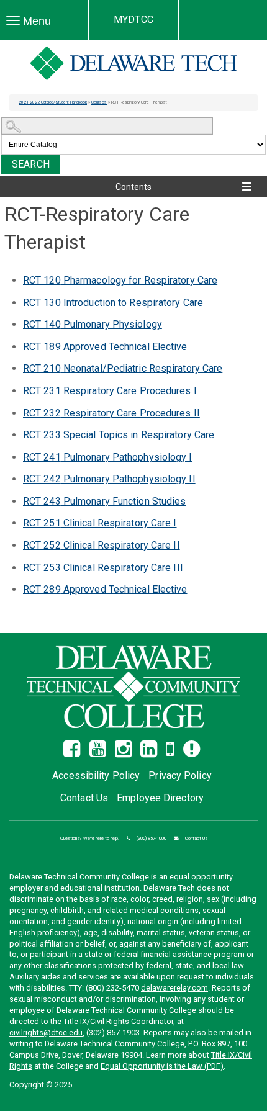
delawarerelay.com (174, 987)
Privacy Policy (179, 775)
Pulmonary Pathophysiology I (107, 457)
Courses (99, 102)
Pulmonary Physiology (92, 324)
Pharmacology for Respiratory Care (120, 280)
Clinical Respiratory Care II (101, 545)
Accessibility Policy (96, 775)
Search (31, 164)
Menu (35, 21)
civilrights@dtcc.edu (46, 1032)
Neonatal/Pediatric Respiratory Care (122, 368)
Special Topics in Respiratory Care (118, 435)
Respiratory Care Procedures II (111, 413)
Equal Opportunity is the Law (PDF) (162, 1066)
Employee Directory (160, 798)
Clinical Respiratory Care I (100, 523)
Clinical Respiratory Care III (103, 567)
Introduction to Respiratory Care (113, 302)
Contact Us (84, 798)
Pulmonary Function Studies (104, 501)
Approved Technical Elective (105, 347)
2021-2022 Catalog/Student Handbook (53, 102)
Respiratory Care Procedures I (110, 391)
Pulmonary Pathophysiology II (109, 479)
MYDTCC (133, 19)
